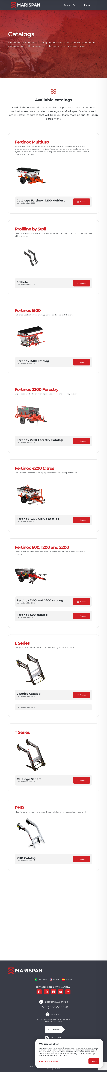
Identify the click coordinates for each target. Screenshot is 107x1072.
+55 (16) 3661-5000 (51, 1007)
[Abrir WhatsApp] (100, 1065)
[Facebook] (39, 991)
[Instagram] (46, 991)
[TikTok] (67, 991)
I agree (93, 1061)
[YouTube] (60, 991)
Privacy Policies (53, 1069)
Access (83, 202)
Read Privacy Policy (48, 1061)
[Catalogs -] (25, 5)
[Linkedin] (53, 991)
